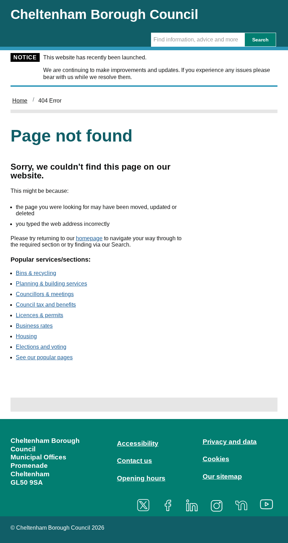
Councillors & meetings (45, 294)
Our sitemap (222, 476)
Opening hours (141, 478)
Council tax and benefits (46, 305)
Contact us (134, 460)
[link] (144, 467)
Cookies (216, 459)
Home (19, 101)
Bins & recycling (36, 273)
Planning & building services (51, 284)
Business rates (34, 326)
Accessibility (137, 443)
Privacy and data (230, 441)
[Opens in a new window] (146, 505)
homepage (89, 238)
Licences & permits (39, 315)
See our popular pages (44, 357)
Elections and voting (41, 347)
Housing (26, 336)
